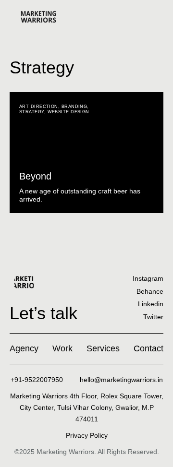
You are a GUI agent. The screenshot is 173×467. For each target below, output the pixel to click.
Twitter (153, 317)
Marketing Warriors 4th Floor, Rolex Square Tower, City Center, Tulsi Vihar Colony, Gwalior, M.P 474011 (86, 407)
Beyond (35, 176)
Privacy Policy (87, 435)
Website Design (68, 111)
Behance (149, 291)
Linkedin (150, 304)
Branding (74, 106)
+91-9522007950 (37, 379)
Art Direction (38, 106)
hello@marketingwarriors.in (121, 379)
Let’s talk (43, 313)
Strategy (31, 111)
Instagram (148, 278)
